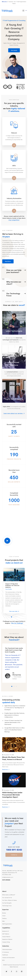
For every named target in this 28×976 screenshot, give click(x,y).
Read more (5, 769)
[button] (11, 686)
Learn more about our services (13, 413)
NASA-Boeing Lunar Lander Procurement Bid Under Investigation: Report (12, 795)
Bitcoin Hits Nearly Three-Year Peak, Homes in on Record (13, 758)
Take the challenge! (17, 623)
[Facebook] (11, 971)
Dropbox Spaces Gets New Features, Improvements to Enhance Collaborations (14, 715)
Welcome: (4, 1)
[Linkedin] (21, 971)
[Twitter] (6, 971)
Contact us (14, 855)
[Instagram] (16, 971)
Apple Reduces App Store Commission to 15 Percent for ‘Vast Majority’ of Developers (14, 707)
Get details (14, 50)
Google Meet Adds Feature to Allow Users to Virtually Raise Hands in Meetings (14, 729)
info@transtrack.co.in (7, 877)
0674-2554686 (6, 880)
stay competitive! (14, 220)
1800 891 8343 (14, 850)
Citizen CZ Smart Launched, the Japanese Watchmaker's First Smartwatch (13, 722)
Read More (8, 261)
